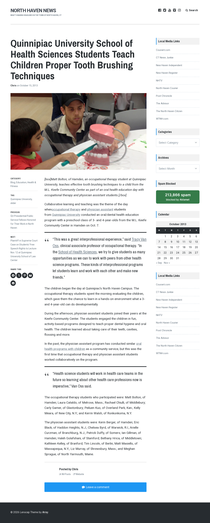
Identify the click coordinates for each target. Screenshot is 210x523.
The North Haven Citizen (169, 111)
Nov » (167, 262)
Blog (12, 182)
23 (171, 252)
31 (177, 258)
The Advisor (162, 103)
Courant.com (163, 50)
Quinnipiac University (66, 215)
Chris (13, 85)
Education (21, 182)
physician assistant (100, 209)
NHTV (159, 80)
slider (13, 203)
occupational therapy (66, 209)
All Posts (66, 474)
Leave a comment (97, 487)
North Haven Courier (167, 88)
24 (177, 252)
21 (159, 252)
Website (79, 474)
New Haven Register (167, 72)
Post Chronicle (164, 95)
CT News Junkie (164, 57)
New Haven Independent (169, 65)
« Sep (159, 262)
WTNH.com (162, 118)
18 (183, 247)
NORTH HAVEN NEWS (33, 10)
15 (165, 247)
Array (45, 512)
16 (171, 247)
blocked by (178, 197)
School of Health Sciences (77, 251)
